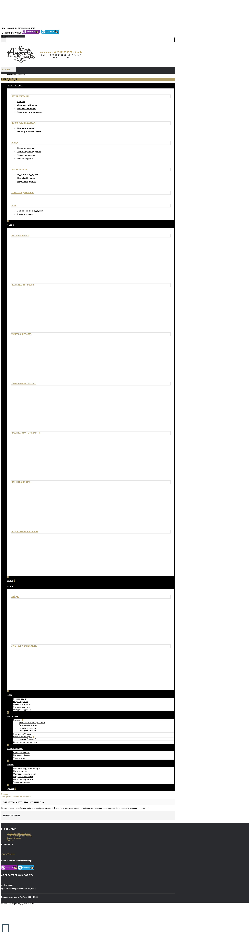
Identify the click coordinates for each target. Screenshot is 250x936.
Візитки (21, 101)
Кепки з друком (20, 699)
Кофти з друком (20, 701)
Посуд (14, 142)
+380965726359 (7, 854)
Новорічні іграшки (26, 178)
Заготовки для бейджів (24, 646)
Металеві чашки (20, 235)
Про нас (10, 840)
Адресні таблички (21, 752)
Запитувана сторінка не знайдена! (16, 796)
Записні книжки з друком (30, 210)
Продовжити (11, 815)
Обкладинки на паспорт (29, 131)
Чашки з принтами (22, 782)
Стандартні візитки (27, 731)
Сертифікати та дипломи (29, 112)
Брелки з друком (25, 128)
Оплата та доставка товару (19, 834)
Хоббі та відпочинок (22, 192)
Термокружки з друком (29, 151)
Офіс (13, 205)
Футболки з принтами (23, 779)
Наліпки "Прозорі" (27, 739)
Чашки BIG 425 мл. (21, 482)
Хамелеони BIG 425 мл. (23, 383)
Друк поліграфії (20, 96)
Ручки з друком (25, 214)
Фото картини (19, 758)
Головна (4, 794)
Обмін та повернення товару (19, 836)
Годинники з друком (27, 174)
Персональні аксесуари (23, 123)
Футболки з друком (22, 710)
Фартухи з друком (21, 707)
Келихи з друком (25, 148)
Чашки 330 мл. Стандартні (25, 433)
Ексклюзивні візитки (28, 725)
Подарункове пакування (24, 531)
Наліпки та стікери (26, 108)
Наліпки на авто (20, 771)
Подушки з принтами (23, 776)
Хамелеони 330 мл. (21, 334)
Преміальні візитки (27, 728)
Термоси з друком (26, 155)
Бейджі (15, 596)
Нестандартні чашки (22, 284)
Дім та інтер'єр (19, 169)
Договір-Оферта (14, 838)
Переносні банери (22, 755)
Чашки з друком (25, 158)
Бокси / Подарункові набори (26, 768)
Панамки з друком (21, 704)
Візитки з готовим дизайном (32, 722)
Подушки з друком (26, 181)
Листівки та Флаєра (27, 105)
